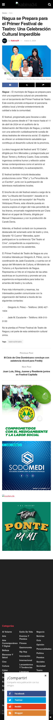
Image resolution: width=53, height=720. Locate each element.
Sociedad (41, 665)
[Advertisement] (26, 591)
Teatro (39, 670)
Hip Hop (23, 651)
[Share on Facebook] (10, 85)
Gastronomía (25, 647)
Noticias (40, 636)
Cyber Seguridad (7, 671)
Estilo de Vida (26, 631)
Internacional (25, 660)
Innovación (24, 655)
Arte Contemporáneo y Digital (10, 643)
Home (4, 13)
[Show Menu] (3, 4)
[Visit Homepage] (26, 4)
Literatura (24, 671)
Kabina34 (15, 40)
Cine (4, 661)
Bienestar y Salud (7, 656)
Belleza (5, 650)
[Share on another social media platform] (43, 85)
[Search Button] (49, 4)
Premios (40, 657)
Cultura (5, 665)
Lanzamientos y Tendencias (26, 666)
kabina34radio (15, 341)
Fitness (23, 643)
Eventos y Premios (24, 637)
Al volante (7, 631)
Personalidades (43, 648)
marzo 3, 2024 (30, 40)
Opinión (40, 644)
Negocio (40, 631)
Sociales (40, 661)
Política (40, 653)
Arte (4, 636)
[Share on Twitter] (27, 85)
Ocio (11, 13)
